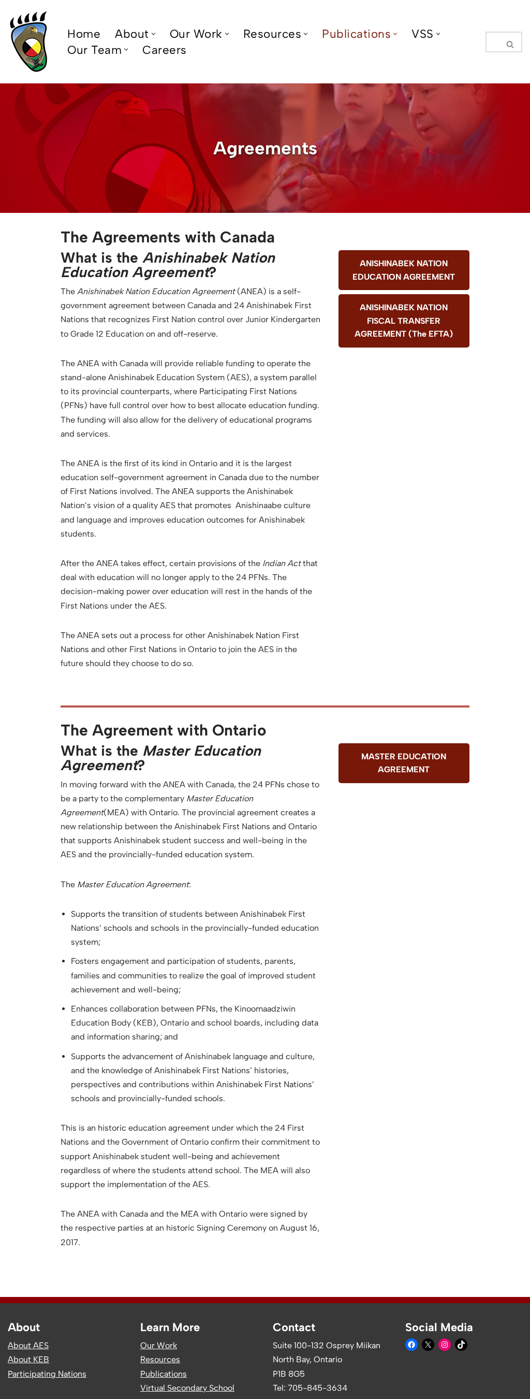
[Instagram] (444, 1344)
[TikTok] (461, 1344)
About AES (28, 1345)
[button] (153, 34)
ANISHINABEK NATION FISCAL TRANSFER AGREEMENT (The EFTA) (404, 320)
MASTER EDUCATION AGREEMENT (403, 763)
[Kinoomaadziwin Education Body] (29, 41)
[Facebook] (411, 1344)
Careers (164, 50)
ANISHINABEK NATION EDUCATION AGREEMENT (403, 270)
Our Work (158, 1345)
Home (83, 34)
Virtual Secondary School (187, 1388)
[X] (428, 1344)
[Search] (510, 42)
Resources (160, 1359)
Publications (163, 1374)
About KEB (28, 1359)
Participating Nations (47, 1374)
